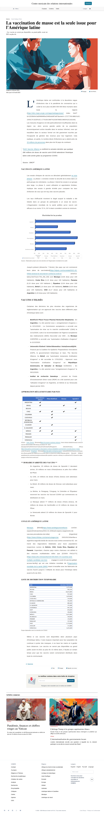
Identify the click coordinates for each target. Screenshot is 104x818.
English (79, 766)
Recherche (14, 785)
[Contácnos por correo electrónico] (20, 810)
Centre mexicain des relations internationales (52, 3)
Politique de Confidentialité (93, 810)
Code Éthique (83, 810)
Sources (30, 664)
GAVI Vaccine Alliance (31, 149)
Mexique (30, 528)
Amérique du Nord (47, 797)
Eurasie (43, 779)
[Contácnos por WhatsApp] (16, 810)
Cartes (13, 794)
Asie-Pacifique (45, 776)
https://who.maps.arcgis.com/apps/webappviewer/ (45, 113)
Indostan (44, 788)
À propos (14, 770)
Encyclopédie (15, 788)
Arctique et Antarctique (48, 773)
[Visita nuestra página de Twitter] (8, 810)
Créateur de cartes (16, 779)
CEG (12, 800)
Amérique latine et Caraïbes (49, 791)
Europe (43, 782)
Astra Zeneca (30, 442)
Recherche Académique (18, 776)
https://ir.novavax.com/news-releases (50, 442)
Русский (84, 766)
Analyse (13, 782)
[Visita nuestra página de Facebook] (4, 810)
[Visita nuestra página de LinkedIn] (12, 810)
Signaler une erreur (72, 668)
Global (43, 785)
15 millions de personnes (36, 142)
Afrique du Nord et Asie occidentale (52, 767)
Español (73, 766)
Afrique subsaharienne (48, 770)
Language (91, 766)
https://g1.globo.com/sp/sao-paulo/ (52, 451)
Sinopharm (34, 451)
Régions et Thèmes (17, 773)
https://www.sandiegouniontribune (55, 528)
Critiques (13, 791)
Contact (13, 767)
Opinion (13, 797)
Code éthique (93, 91)
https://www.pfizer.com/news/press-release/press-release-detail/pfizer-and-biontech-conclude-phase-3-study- (51, 449)
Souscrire (88, 3)
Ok (92, 779)
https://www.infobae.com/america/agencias (43, 537)
